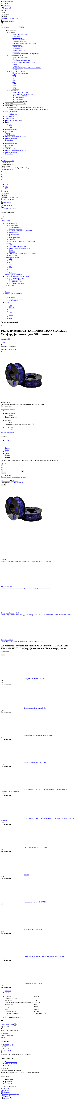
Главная (7, 292)
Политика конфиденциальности (15, 136)
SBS (10, 311)
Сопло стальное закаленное (33, 929)
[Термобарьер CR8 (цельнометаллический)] (12, 735)
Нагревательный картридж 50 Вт (35, 708)
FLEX (11, 316)
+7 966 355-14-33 (15, 107)
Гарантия (8, 133)
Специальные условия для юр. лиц (13, 477)
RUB (10, 124)
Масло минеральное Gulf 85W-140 (35, 902)
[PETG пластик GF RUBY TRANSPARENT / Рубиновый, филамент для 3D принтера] (12, 818)
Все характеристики (7, 432)
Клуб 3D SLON (10, 135)
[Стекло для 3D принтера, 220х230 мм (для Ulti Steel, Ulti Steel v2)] (12, 956)
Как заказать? (9, 131)
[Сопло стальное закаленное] (12, 929)
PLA (10, 309)
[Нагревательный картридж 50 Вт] (12, 708)
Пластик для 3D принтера (13, 293)
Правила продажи (11, 138)
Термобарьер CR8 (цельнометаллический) (38, 735)
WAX (10, 313)
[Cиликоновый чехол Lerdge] (12, 983)
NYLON (11, 308)
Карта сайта (9, 140)
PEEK (11, 315)
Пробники (12, 318)
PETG (7, 302)
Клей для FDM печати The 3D (34, 679)
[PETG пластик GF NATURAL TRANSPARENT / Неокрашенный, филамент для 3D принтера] (12, 789)
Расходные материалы (16, 299)
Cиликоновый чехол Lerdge (33, 983)
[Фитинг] (12, 875)
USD (10, 126)
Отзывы (3, 342)
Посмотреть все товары (20, 34)
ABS (10, 306)
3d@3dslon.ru (6, 1050)
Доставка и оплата (11, 129)
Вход (10, 113)
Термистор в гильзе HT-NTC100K (35, 762)
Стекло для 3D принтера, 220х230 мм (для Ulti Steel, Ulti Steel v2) (45, 956)
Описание (8, 991)
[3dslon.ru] (4, 1068)
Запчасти (12, 297)
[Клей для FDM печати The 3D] (12, 679)
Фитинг (26, 875)
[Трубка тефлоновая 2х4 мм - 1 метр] (12, 847)
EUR (10, 128)
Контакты (8, 1065)
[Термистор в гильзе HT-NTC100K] (12, 762)
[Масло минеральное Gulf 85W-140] (12, 902)
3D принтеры (13, 301)
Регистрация (13, 115)
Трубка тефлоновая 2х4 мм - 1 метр (35, 847)
